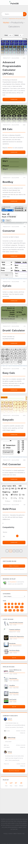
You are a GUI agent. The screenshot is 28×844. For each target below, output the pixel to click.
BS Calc (8, 129)
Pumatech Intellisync (14, 629)
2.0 (8, 603)
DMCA (15, 833)
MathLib (10, 147)
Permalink (22, 747)
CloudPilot (12, 685)
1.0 (5, 603)
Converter (9, 230)
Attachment (7, 747)
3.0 (12, 603)
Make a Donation (14, 566)
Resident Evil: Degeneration (16, 636)
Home (6, 22)
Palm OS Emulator (14, 692)
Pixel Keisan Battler (14, 650)
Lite (23, 833)
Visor (18, 610)
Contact (10, 833)
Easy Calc (9, 373)
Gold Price (9, 509)
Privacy (5, 833)
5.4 (5, 607)
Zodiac (22, 610)
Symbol (10, 610)
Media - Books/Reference (15, 645)
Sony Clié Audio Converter (16, 622)
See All (14, 657)
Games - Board (12, 701)
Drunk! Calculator (14, 330)
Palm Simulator (13, 678)
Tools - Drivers (13, 673)
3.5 (15, 603)
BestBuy (8, 182)
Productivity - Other (14, 631)
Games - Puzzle (13, 652)
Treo (14, 610)
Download (18, 100)
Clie (12, 607)
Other (6, 610)
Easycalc (8, 419)
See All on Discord (14, 770)
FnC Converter (12, 464)
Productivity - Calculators (11, 58)
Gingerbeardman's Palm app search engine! (17, 18)
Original (21, 607)
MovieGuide (12, 643)
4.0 (19, 603)
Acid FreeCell (12, 699)
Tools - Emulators (14, 680)
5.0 (22, 603)
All (8, 607)
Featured (16, 607)
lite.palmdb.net (13, 581)
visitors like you (16, 569)
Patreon (20, 833)
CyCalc (7, 285)
